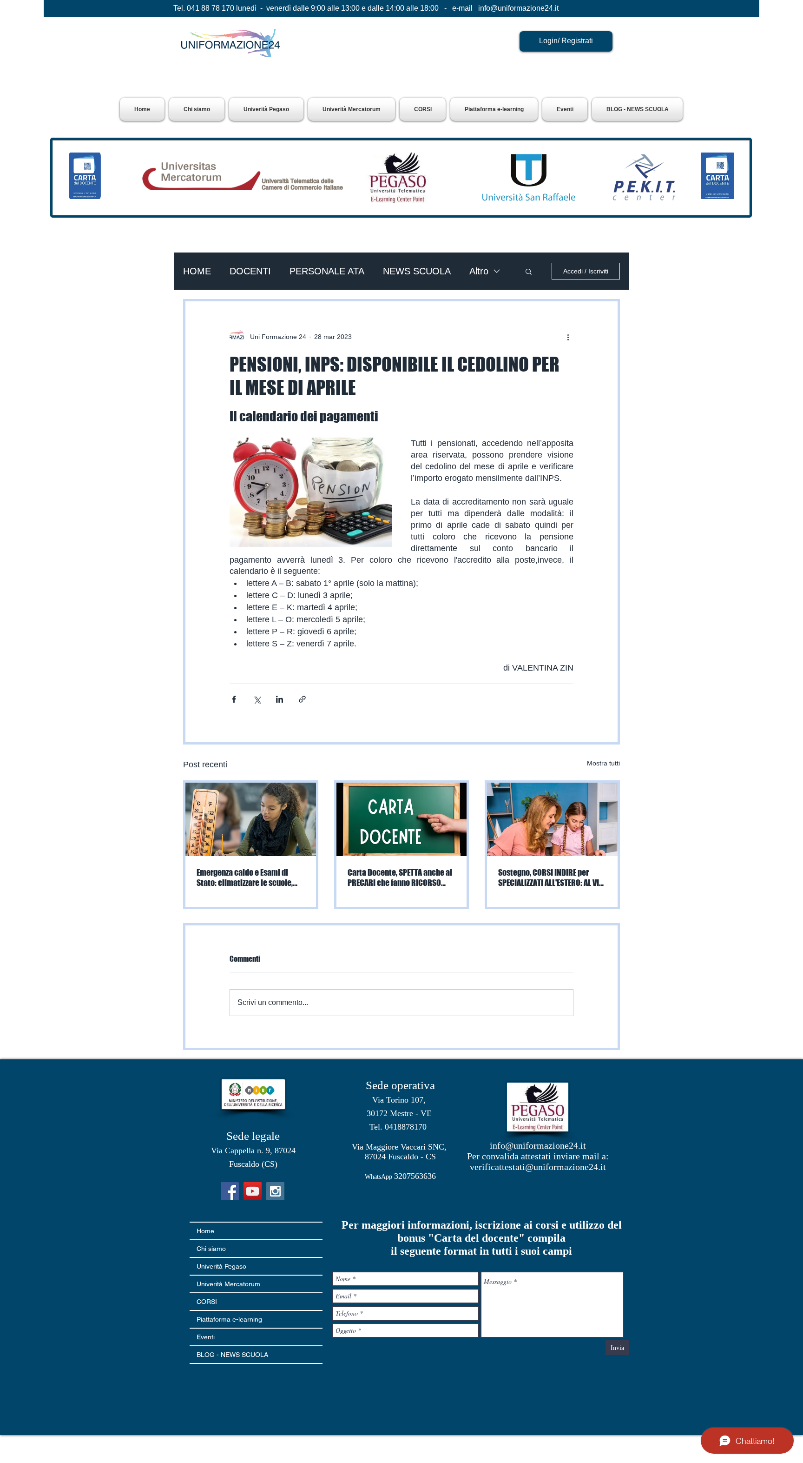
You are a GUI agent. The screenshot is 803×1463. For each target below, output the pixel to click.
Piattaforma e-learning (229, 1319)
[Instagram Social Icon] (275, 1191)
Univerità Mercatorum (228, 1284)
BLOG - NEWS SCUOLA (232, 1354)
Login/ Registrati (566, 41)
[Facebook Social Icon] (230, 1191)
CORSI (207, 1301)
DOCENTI (250, 271)
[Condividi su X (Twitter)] (256, 699)
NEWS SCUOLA (417, 271)
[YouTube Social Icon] (253, 1191)
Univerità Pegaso (221, 1266)
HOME (197, 271)
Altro (478, 271)
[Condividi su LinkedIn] (279, 699)
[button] (266, 109)
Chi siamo (211, 1248)
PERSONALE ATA (327, 271)
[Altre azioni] (567, 336)
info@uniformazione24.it (518, 8)
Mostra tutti (603, 763)
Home (205, 1231)
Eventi (206, 1337)
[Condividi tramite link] (302, 699)
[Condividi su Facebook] (234, 699)
